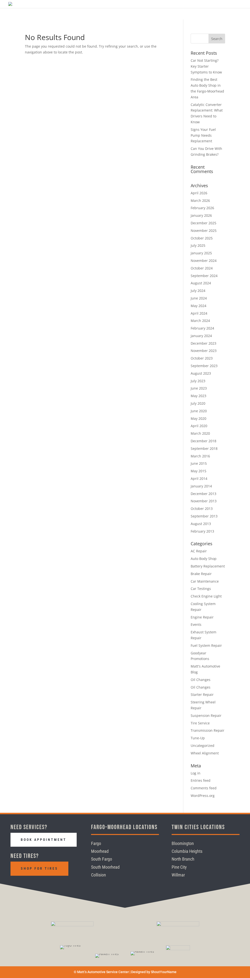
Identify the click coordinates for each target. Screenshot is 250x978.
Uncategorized (202, 745)
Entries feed (200, 780)
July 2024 (198, 290)
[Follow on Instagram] (28, 887)
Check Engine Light (206, 596)
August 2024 (201, 283)
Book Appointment (43, 840)
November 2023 (204, 350)
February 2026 (202, 208)
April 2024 (199, 313)
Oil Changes (200, 679)
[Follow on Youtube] (52, 887)
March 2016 (200, 456)
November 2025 (204, 230)
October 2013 (202, 508)
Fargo (96, 843)
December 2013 (203, 493)
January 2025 (201, 253)
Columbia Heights (187, 851)
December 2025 (203, 223)
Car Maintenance (205, 581)
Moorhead (100, 851)
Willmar (178, 874)
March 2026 (200, 200)
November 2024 (204, 260)
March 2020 (200, 433)
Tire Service (200, 723)
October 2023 (202, 358)
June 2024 (199, 298)
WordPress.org (203, 795)
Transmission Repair (207, 730)
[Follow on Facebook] (15, 887)
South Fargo (101, 859)
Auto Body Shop (204, 558)
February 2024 (202, 328)
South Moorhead (105, 867)
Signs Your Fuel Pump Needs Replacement (203, 135)
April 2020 (199, 425)
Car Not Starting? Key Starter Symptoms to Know (206, 66)
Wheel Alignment (205, 753)
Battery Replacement (208, 566)
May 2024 (198, 305)
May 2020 (198, 418)
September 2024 (204, 275)
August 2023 (201, 373)
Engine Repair (202, 617)
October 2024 (202, 268)
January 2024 (201, 335)
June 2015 (199, 463)
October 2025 (202, 238)
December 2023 (203, 343)
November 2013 (204, 501)
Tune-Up (198, 738)
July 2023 (198, 381)
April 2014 (199, 478)
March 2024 (200, 320)
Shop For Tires (39, 868)
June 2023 (199, 388)
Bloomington (183, 843)
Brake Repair (201, 573)
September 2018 (204, 448)
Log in (195, 773)
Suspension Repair (206, 715)
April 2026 (199, 193)
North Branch (183, 859)
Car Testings (201, 588)
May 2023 (198, 395)
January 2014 (201, 486)
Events (196, 624)
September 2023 (204, 365)
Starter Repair (202, 694)
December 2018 (203, 441)
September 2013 (204, 516)
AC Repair (199, 551)
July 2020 (198, 403)
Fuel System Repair (206, 645)
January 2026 (201, 215)
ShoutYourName (164, 972)
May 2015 (198, 471)
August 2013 (201, 523)
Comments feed (204, 788)
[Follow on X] (40, 887)
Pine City (179, 867)
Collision (98, 874)
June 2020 (199, 411)
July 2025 (198, 245)
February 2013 (202, 531)
